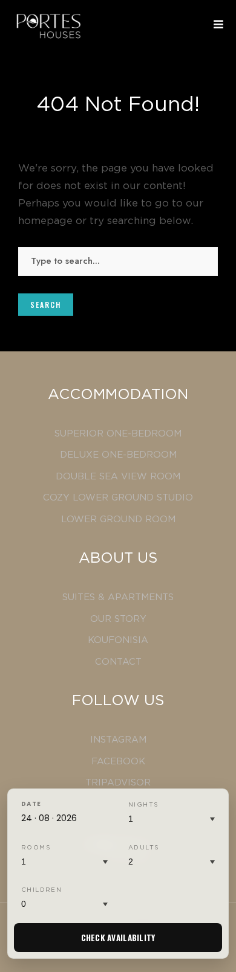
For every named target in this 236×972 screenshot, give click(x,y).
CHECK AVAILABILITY (118, 938)
